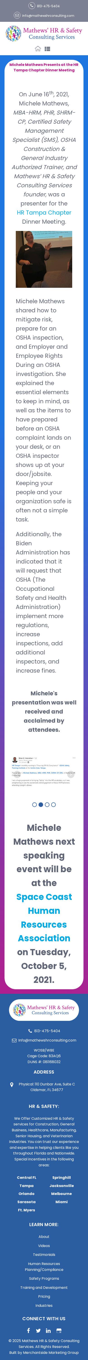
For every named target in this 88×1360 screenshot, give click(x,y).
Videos (44, 1245)
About (44, 1236)
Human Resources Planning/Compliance (44, 1266)
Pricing (44, 1296)
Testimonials (44, 1254)
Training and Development (44, 1287)
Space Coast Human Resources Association (44, 917)
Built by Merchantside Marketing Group (44, 1352)
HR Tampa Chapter (44, 213)
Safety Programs (44, 1278)
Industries (44, 1305)
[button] (44, 5)
